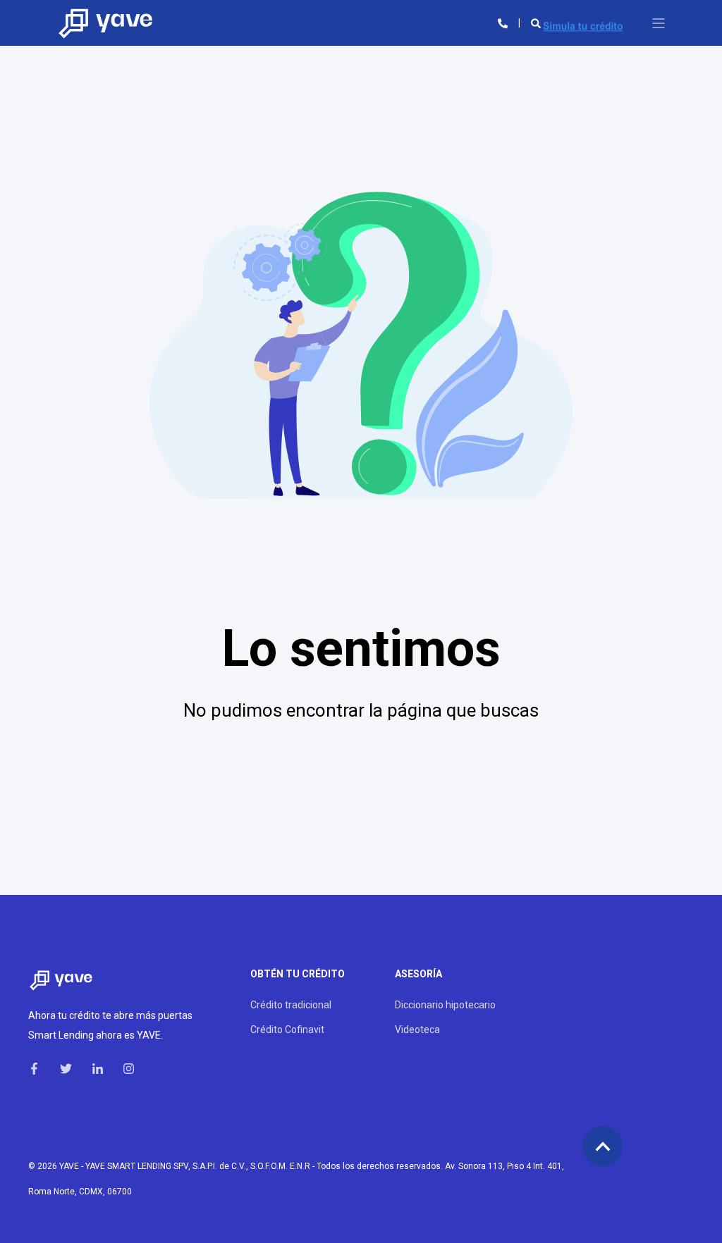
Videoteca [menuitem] (417, 1029)
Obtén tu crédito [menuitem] (297, 974)
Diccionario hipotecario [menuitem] (445, 1004)
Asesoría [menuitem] (418, 974)
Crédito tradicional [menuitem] (290, 1004)
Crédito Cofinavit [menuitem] (287, 1029)
